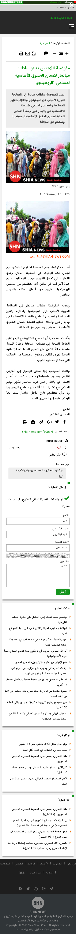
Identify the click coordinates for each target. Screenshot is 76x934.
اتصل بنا (57, 864)
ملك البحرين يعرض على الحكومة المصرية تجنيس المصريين (39, 759)
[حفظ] (33, 53)
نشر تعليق (55, 454)
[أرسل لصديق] (27, 53)
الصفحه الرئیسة (61, 43)
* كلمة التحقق (62, 542)
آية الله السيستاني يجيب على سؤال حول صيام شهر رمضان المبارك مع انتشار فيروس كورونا (39, 671)
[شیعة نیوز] (38, 2)
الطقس (19, 864)
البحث (49, 873)
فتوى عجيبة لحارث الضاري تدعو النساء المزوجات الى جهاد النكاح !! (38, 834)
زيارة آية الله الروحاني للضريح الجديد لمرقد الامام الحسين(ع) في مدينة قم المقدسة (40, 823)
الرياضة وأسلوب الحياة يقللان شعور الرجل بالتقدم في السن (38, 631)
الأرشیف (43, 864)
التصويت (5, 864)
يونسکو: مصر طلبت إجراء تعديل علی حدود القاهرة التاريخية (39, 620)
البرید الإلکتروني (60, 529)
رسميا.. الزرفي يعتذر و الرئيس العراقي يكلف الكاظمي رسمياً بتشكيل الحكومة (38, 716)
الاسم (66, 515)
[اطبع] (21, 53)
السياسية (45, 43)
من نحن (71, 864)
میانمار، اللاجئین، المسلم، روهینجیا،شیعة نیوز (39, 473)
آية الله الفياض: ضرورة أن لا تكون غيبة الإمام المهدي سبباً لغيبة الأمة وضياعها (35, 654)
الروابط (31, 864)
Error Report (54, 440)
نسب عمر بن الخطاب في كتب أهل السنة (44, 750)
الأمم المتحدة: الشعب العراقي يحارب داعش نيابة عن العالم (38, 781)
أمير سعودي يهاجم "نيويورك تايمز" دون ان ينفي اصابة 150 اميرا (37, 705)
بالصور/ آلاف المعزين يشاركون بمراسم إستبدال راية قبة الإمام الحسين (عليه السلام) (37, 846)
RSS (22, 873)
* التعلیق (64, 561)
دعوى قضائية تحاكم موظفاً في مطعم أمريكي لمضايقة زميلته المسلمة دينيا (38, 642)
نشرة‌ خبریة (35, 873)
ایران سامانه (22, 930)
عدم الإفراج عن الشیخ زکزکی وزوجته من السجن (41, 662)
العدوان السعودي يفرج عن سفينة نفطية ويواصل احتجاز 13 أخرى (36, 682)
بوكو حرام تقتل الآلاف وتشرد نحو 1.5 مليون (43, 744)
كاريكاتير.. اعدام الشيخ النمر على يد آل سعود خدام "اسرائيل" (39, 770)
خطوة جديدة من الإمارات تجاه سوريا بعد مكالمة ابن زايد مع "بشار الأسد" (36, 694)
